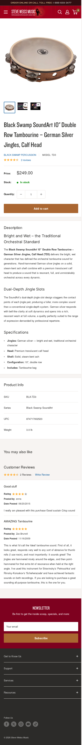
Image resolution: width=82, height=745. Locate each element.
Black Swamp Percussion (20, 154)
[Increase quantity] (41, 194)
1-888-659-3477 (62, 2)
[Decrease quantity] (21, 194)
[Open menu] (6, 12)
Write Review (42, 474)
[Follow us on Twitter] (13, 724)
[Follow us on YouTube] (28, 724)
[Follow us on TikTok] (35, 724)
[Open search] (60, 12)
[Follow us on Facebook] (6, 724)
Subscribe (41, 638)
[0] (75, 12)
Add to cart (41, 208)
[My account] (67, 12)
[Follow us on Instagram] (21, 724)
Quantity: (9, 194)
